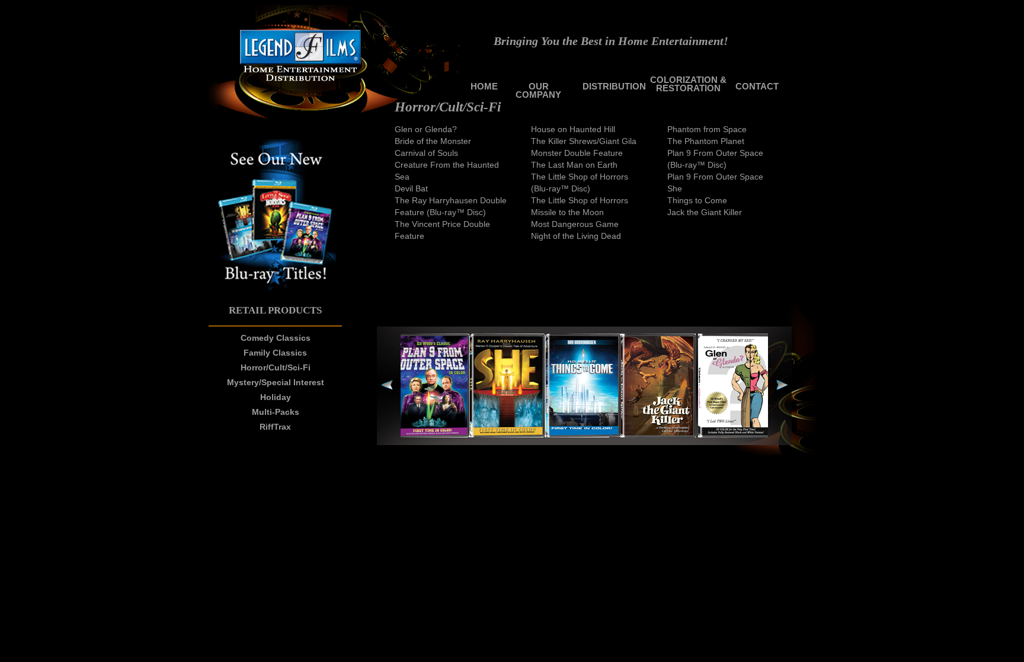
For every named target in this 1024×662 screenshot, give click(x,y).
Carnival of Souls (426, 153)
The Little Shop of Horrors (579, 200)
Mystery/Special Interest (275, 382)
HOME (484, 86)
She (674, 188)
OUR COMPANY (538, 90)
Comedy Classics (276, 338)
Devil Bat (411, 188)
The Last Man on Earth (574, 165)
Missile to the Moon (567, 212)
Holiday (275, 397)
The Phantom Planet (705, 141)
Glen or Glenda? (426, 129)
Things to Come (697, 200)
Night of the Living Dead (576, 236)
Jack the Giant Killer (704, 212)
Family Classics (275, 352)
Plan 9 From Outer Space (715, 176)
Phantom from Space (707, 129)
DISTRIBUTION (614, 86)
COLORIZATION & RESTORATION (688, 84)
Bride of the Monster (433, 141)
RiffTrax (275, 426)
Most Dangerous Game (575, 224)
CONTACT (757, 86)
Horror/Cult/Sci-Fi (276, 367)
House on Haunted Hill (573, 129)
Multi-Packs (275, 412)
